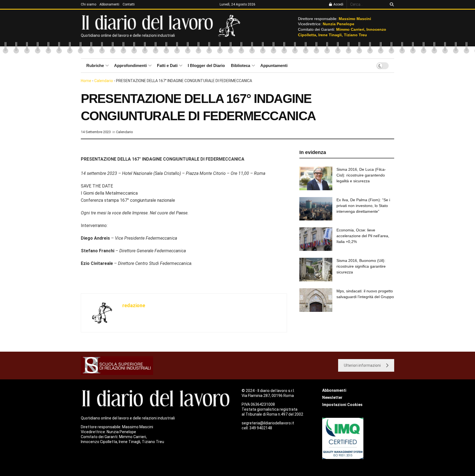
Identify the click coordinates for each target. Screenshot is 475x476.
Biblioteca (240, 65)
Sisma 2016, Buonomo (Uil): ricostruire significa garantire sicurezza (361, 266)
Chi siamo (88, 4)
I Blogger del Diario (206, 65)
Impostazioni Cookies (342, 404)
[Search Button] (390, 4)
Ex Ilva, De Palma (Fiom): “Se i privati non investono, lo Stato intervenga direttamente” (363, 206)
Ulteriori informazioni (362, 365)
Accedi (338, 4)
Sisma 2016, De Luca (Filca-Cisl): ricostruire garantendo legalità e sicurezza (361, 175)
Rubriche (95, 65)
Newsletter (332, 397)
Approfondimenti (130, 65)
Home (86, 81)
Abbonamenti (109, 4)
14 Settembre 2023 (96, 132)
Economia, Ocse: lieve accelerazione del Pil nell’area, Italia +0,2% (362, 236)
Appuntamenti (274, 65)
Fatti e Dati (167, 65)
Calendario (103, 81)
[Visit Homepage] (148, 22)
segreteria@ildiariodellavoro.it (268, 423)
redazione (133, 305)
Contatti (129, 4)
